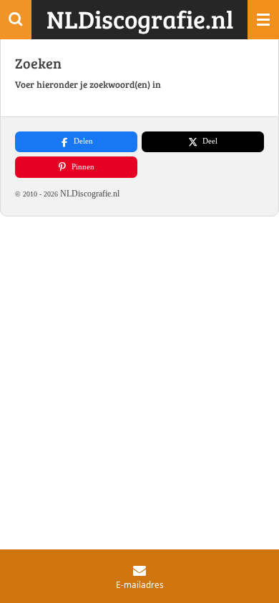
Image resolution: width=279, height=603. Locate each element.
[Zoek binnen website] (15, 19)
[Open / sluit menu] (263, 19)
